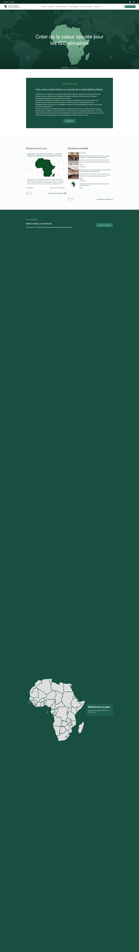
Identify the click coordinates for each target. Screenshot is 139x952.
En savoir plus (69, 121)
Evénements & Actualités (86, 6)
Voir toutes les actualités (104, 199)
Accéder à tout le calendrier (56, 193)
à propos (43, 6)
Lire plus (81, 164)
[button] (28, 57)
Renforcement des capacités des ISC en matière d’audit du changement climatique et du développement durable (95, 156)
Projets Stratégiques (73, 6)
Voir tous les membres (104, 225)
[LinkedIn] (130, 1)
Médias (12, 2)
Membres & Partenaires (61, 6)
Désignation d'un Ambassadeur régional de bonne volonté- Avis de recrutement (95, 184)
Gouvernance (51, 6)
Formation (5, 2)
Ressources (97, 6)
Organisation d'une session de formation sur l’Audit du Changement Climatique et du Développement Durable (44, 155)
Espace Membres (130, 6)
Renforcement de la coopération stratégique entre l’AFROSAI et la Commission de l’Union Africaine (95, 170)
